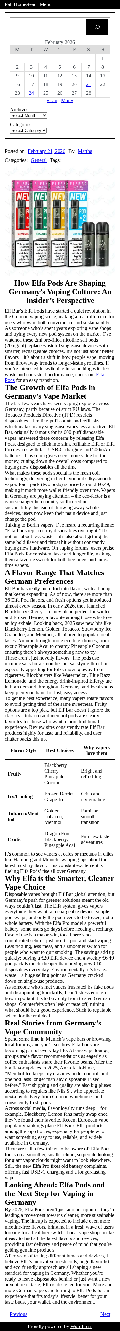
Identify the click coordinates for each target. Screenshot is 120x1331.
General (39, 160)
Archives (19, 109)
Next (105, 1314)
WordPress (81, 1326)
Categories (20, 124)
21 (88, 84)
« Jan (52, 100)
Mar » (67, 100)
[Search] (97, 27)
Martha (85, 151)
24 (31, 93)
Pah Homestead (20, 4)
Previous (18, 1314)
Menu (46, 4)
